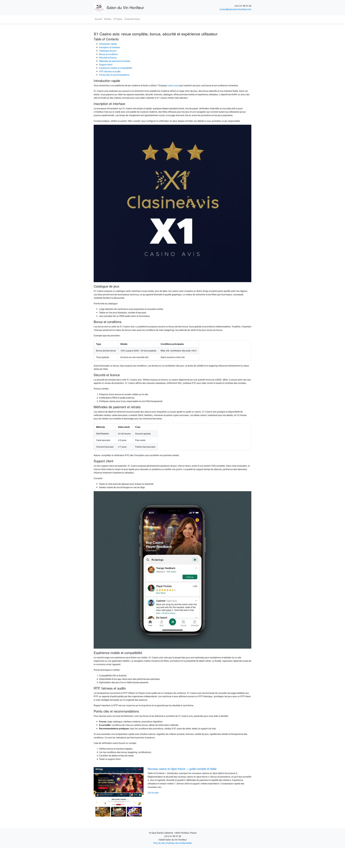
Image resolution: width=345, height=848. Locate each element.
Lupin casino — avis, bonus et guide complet (190, 769)
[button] (105, 792)
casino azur (173, 85)
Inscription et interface (109, 47)
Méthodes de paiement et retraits (114, 61)
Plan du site (159, 843)
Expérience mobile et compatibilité (115, 67)
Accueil (98, 18)
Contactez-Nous (132, 18)
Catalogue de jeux (108, 50)
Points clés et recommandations (114, 74)
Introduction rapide (108, 43)
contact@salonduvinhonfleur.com (235, 9)
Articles (107, 18)
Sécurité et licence (108, 57)
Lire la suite (169, 789)
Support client (105, 64)
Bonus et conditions (108, 54)
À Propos (117, 18)
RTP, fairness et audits (109, 71)
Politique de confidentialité (179, 843)
